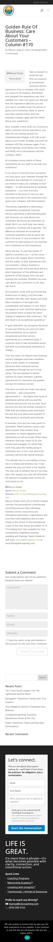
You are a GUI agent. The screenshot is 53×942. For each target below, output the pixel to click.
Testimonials (14, 891)
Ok (27, 937)
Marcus (11, 50)
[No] (49, 931)
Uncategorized (38, 50)
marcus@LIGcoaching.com (24, 903)
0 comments (11, 53)
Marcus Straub (19, 490)
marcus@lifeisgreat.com (28, 540)
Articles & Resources (35, 891)
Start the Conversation (26, 828)
